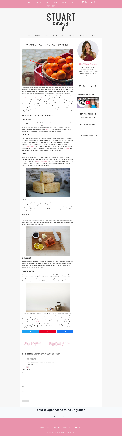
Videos (93, 35)
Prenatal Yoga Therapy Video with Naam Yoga (60, 344)
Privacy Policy (51, 6)
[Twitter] (92, 86)
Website (23, 396)
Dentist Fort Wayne (37, 322)
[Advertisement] (88, 151)
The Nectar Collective (69, 432)
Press (47, 2)
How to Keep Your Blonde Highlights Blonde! (33, 344)
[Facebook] (88, 86)
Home (28, 35)
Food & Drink (72, 35)
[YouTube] (84, 86)
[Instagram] (80, 86)
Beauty (55, 35)
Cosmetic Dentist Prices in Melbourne (35, 98)
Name (23, 386)
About (29, 2)
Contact (38, 2)
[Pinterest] (96, 86)
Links (73, 2)
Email (23, 391)
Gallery (64, 2)
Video (55, 2)
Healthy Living (83, 35)
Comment (24, 372)
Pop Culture (37, 35)
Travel (63, 35)
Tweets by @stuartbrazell (88, 117)
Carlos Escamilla (30, 358)
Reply (27, 367)
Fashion (47, 35)
